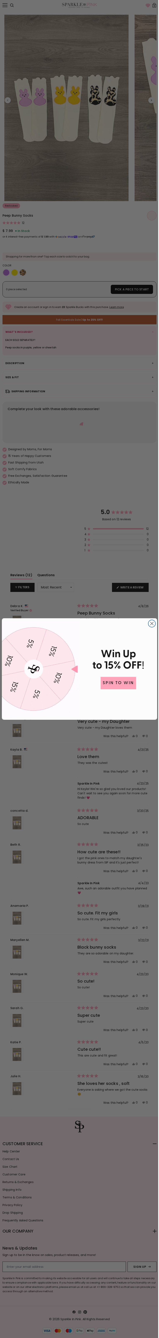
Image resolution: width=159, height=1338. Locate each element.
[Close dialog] (150, 623)
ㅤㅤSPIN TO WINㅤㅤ (116, 683)
